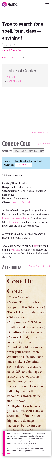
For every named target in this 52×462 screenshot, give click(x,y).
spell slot (15, 249)
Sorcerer (16, 202)
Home (4, 57)
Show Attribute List (39, 266)
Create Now (23, 164)
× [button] (49, 433)
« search (11, 50)
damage (16, 222)
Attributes (12, 77)
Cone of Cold (14, 80)
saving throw (22, 218)
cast (36, 245)
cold (9, 222)
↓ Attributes (44, 143)
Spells (12, 57)
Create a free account (40, 132)
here (9, 453)
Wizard (26, 202)
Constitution (8, 218)
